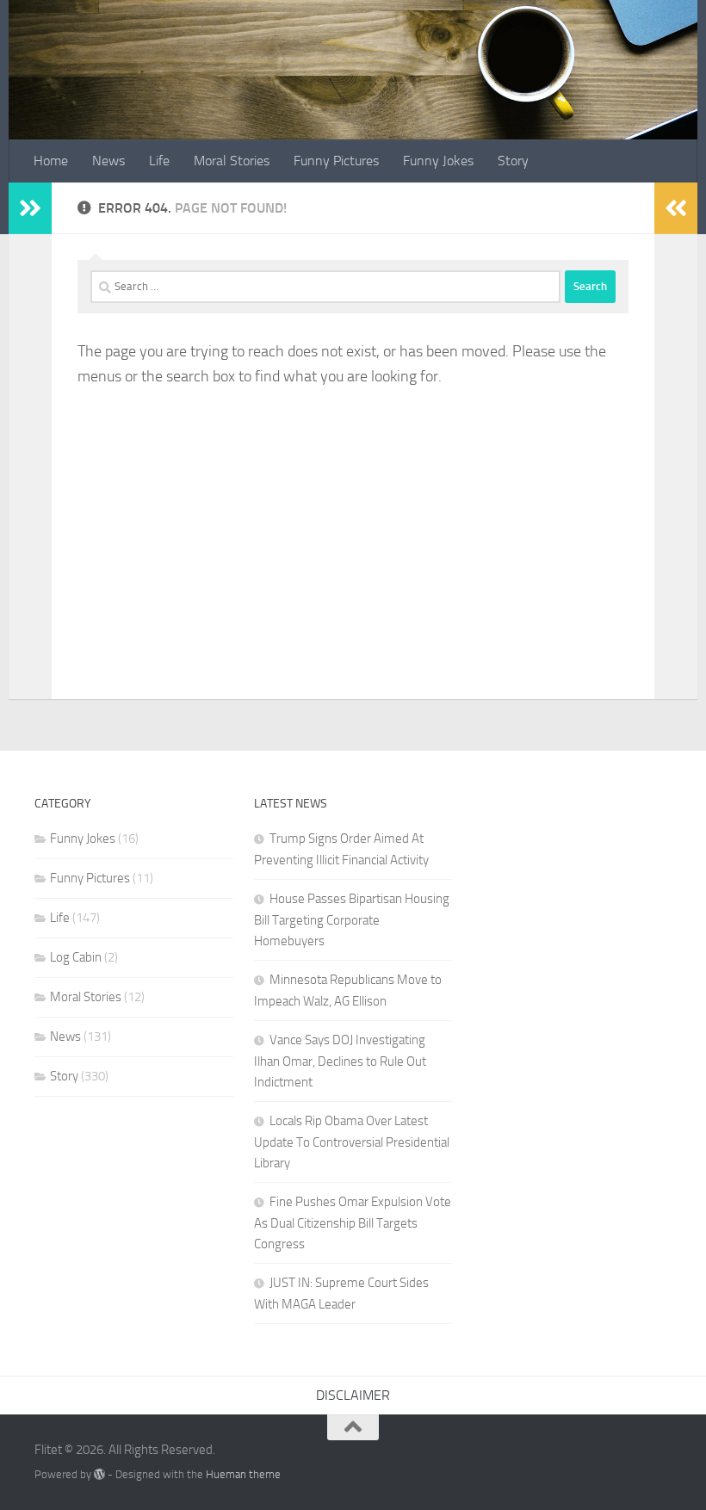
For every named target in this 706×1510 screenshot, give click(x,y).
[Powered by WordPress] (99, 1474)
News (108, 160)
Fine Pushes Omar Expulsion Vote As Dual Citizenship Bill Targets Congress (352, 1223)
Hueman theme (243, 1474)
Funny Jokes (438, 160)
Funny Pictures (336, 160)
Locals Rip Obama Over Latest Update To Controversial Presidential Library (351, 1142)
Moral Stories (231, 160)
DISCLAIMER (353, 1395)
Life (159, 160)
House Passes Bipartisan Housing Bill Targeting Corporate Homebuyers (351, 920)
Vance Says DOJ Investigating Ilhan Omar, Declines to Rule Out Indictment (340, 1061)
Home (51, 160)
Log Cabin (76, 957)
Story (513, 160)
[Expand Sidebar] (30, 208)
